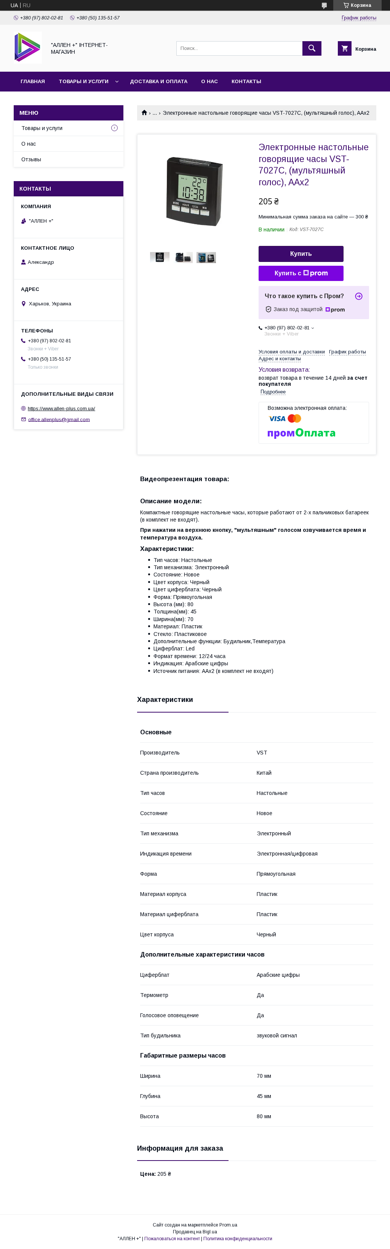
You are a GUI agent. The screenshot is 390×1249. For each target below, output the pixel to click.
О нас (209, 81)
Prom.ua (228, 1225)
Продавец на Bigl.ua (195, 1232)
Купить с (288, 273)
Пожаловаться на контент (172, 1238)
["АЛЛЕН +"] (28, 62)
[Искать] (311, 48)
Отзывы (31, 159)
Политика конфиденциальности (237, 1238)
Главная (33, 81)
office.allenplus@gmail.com (59, 419)
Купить (301, 253)
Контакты (246, 81)
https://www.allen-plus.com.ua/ (61, 408)
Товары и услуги (84, 81)
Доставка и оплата (158, 81)
